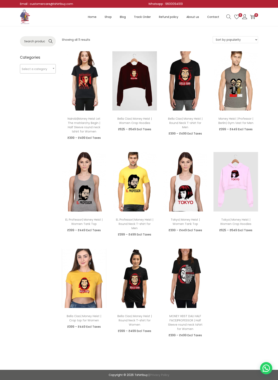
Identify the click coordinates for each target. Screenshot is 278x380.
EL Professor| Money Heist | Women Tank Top (84, 222)
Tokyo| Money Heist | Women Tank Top (185, 222)
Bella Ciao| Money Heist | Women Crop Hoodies (134, 121)
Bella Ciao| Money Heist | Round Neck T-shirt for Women (134, 320)
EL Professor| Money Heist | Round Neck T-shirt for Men (134, 224)
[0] (236, 16)
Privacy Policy (159, 375)
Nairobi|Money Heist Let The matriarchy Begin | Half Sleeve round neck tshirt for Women (84, 125)
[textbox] (38, 68)
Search (51, 41)
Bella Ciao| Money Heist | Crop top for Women (84, 318)
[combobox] (38, 68)
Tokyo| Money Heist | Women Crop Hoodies (235, 222)
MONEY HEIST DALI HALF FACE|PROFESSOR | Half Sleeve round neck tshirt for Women (185, 322)
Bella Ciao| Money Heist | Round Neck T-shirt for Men (185, 123)
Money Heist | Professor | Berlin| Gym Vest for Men (235, 121)
